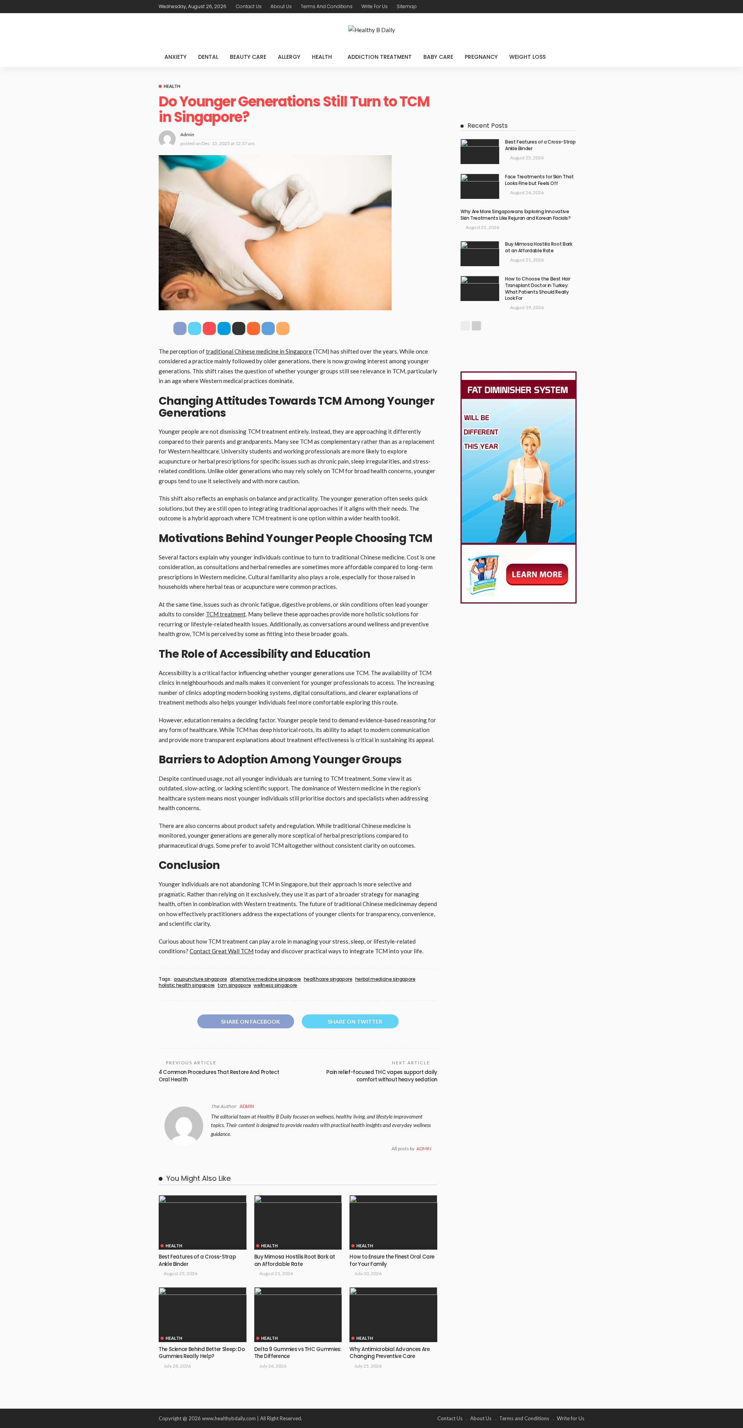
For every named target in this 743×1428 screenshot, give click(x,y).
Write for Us (374, 6)
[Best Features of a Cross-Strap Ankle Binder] (203, 1222)
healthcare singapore (328, 979)
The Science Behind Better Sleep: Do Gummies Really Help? (202, 1353)
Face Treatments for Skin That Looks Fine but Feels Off (539, 179)
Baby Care (438, 57)
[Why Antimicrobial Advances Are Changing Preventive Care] (393, 1314)
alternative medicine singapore (265, 979)
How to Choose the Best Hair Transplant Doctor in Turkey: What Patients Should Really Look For (537, 288)
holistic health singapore (187, 985)
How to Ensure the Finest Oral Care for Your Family (392, 1260)
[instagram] (579, 6)
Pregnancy (481, 57)
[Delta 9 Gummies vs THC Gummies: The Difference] (298, 1314)
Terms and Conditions (327, 6)
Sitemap (407, 6)
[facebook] (549, 6)
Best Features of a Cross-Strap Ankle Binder (197, 1260)
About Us (281, 6)
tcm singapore (234, 985)
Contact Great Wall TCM (221, 950)
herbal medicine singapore (385, 979)
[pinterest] (569, 6)
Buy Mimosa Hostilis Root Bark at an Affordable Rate (294, 1260)
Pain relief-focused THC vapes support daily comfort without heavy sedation (381, 1076)
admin (187, 134)
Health (322, 57)
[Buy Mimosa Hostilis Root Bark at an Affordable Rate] (298, 1222)
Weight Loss (527, 57)
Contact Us (249, 6)
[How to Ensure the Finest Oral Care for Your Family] (393, 1222)
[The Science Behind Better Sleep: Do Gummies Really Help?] (203, 1314)
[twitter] (559, 6)
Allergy (289, 57)
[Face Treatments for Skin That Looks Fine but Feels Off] (480, 186)
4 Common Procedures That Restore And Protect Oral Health (219, 1076)
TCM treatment (226, 614)
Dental (208, 57)
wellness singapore (275, 985)
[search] (574, 57)
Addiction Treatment (380, 57)
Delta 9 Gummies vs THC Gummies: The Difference (297, 1353)
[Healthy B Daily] (371, 30)
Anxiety (175, 57)
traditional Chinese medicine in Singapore (259, 351)
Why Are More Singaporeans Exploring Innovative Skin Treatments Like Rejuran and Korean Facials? (516, 214)
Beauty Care (248, 57)
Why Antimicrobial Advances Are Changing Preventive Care (389, 1353)
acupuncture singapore (200, 979)
